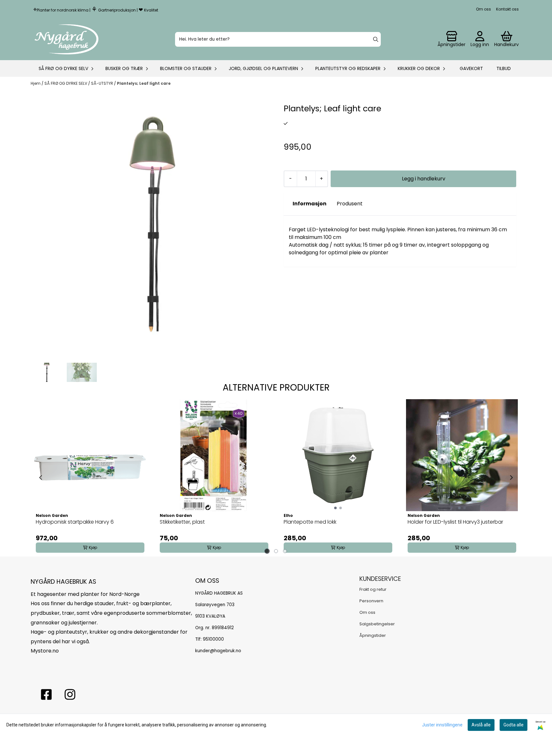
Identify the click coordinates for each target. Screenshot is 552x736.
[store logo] (66, 39)
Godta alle (513, 724)
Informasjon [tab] (309, 203)
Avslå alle (481, 724)
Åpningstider (372, 635)
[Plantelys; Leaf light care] (152, 223)
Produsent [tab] (350, 203)
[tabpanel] (90, 478)
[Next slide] (511, 477)
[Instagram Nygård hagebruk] (69, 694)
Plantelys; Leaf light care (144, 83)
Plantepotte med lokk (310, 522)
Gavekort (471, 68)
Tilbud (503, 68)
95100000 (213, 639)
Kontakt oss (507, 9)
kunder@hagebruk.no (218, 651)
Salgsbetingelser (377, 624)
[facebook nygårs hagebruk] (46, 694)
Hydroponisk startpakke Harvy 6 (75, 522)
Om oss (483, 9)
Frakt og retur (373, 589)
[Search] (375, 39)
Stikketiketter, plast (182, 522)
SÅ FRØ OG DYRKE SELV (66, 83)
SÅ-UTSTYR (102, 83)
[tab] (267, 551)
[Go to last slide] (41, 477)
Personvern (371, 601)
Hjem (36, 83)
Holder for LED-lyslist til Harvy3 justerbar (455, 522)
